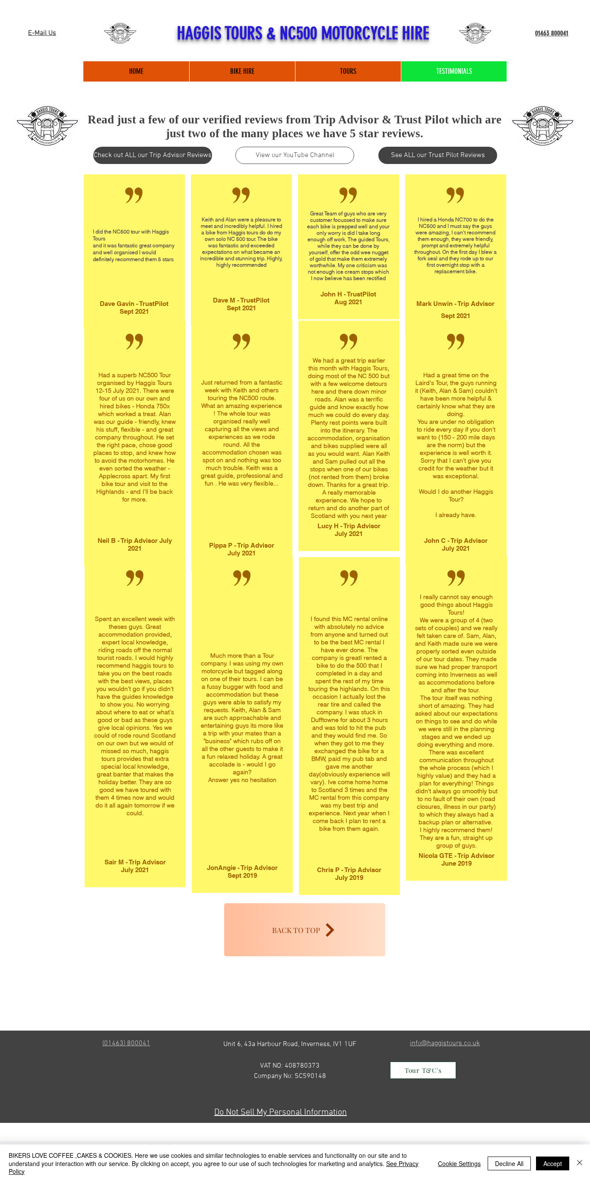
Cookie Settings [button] (459, 1163)
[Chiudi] (579, 1163)
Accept (552, 1163)
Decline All (509, 1163)
